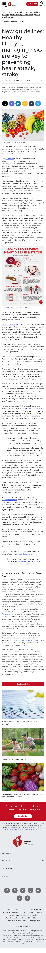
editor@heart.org (25, 554)
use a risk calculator (36, 408)
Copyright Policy (27, 912)
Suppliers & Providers (13, 921)
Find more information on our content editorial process (22, 829)
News (11, 12)
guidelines (9, 159)
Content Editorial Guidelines (31, 918)
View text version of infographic (15, 307)
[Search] (41, 2)
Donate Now (23, 816)
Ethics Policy (39, 912)
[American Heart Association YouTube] (38, 890)
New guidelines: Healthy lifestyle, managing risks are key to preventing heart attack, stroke (22, 14)
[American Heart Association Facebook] (7, 890)
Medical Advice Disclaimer (32, 909)
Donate (33, 4)
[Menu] (4, 3)
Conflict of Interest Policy (17, 915)
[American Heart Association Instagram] (15, 890)
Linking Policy (33, 915)
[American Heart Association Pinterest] (27, 898)
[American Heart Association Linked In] (20, 898)
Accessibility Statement (11, 912)
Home (4, 12)
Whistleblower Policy (12, 918)
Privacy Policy (16, 909)
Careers (7, 909)
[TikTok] (30, 890)
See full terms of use (29, 640)
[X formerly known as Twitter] (22, 890)
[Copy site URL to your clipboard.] (31, 104)
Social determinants (10, 325)
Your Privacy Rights (23, 926)
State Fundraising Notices (31, 921)
